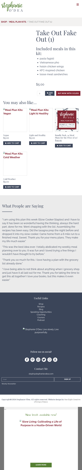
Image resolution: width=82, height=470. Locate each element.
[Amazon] (55, 360)
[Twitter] (44, 360)
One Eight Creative (72, 399)
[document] (41, 438)
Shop (4, 22)
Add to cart (50, 94)
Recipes (41, 306)
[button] (41, 408)
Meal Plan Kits (17, 22)
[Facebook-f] (27, 360)
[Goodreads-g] (49, 360)
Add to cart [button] (13, 143)
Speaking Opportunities (41, 312)
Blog (41, 309)
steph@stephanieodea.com (41, 374)
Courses (41, 317)
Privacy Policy (41, 402)
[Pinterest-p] (32, 360)
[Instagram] (38, 360)
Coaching (41, 315)
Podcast (41, 320)
